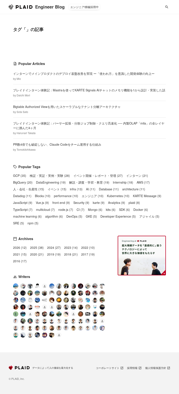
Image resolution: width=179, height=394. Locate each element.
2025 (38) (37, 247)
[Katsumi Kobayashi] (73, 300)
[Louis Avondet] (15, 293)
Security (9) (81, 202)
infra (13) (76, 189)
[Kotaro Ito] (37, 300)
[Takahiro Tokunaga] (102, 321)
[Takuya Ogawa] (30, 314)
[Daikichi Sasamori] (23, 335)
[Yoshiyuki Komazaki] (51, 314)
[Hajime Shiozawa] (95, 293)
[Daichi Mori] (23, 286)
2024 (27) (54, 247)
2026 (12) (20, 247)
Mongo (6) (95, 209)
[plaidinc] (59, 335)
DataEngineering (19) (51, 182)
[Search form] (166, 6)
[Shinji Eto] (59, 328)
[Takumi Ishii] (59, 300)
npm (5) (33, 223)
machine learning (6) (27, 216)
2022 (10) (88, 247)
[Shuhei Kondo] (30, 307)
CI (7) (80, 209)
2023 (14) (71, 247)
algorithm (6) (54, 216)
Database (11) (109, 189)
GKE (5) (91, 216)
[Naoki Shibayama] (37, 335)
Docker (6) (140, 209)
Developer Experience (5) (118, 216)
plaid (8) (134, 202)
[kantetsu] (23, 328)
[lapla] (23, 300)
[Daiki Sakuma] (73, 307)
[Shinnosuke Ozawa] (23, 321)
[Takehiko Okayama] (30, 300)
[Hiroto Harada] (37, 321)
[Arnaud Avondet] (80, 314)
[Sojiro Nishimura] (66, 300)
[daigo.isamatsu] (102, 314)
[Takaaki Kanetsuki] (102, 300)
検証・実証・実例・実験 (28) (50, 175)
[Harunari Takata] (30, 286)
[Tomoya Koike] (59, 307)
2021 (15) (20, 254)
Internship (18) (123, 182)
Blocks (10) (42, 196)
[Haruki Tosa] (66, 307)
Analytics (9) (116, 202)
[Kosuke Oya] (44, 314)
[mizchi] (59, 314)
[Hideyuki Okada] (73, 328)
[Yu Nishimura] (23, 314)
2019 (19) (54, 254)
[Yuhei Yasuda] (44, 300)
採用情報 (132, 368)
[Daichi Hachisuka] (102, 286)
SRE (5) (18, 223)
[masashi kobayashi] (15, 300)
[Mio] (15, 286)
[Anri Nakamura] (51, 286)
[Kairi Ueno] (51, 293)
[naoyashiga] (51, 300)
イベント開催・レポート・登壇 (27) (98, 175)
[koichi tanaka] (73, 314)
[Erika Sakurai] (87, 286)
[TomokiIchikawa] (73, 293)
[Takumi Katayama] (15, 314)
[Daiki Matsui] (44, 335)
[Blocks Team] (95, 307)
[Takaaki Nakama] (95, 321)
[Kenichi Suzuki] (87, 321)
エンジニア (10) (92, 196)
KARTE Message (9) (147, 196)
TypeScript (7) (23, 209)
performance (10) (66, 196)
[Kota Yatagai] (23, 307)
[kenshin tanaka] (37, 307)
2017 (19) (88, 254)
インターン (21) (137, 175)
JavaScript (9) (22, 202)
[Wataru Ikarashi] (80, 328)
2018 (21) (71, 254)
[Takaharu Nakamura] (95, 286)
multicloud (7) (45, 209)
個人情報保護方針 (155, 368)
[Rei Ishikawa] (30, 321)
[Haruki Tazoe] (87, 293)
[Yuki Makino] (95, 328)
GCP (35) (19, 175)
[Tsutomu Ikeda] (73, 286)
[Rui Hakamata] (37, 286)
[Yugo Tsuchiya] (66, 293)
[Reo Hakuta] (80, 286)
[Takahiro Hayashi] (44, 293)
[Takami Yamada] (87, 307)
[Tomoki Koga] (80, 321)
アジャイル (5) (149, 216)
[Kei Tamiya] (44, 321)
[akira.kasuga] (37, 314)
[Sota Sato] (23, 293)
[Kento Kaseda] (66, 286)
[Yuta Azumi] (37, 293)
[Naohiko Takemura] (15, 335)
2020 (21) (37, 254)
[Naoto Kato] (87, 328)
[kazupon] (95, 314)
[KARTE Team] (44, 307)
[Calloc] (87, 300)
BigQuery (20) (23, 182)
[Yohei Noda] (51, 335)
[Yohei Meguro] (66, 321)
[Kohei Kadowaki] (15, 328)
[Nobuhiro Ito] (51, 321)
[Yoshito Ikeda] (80, 293)
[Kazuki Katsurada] (102, 293)
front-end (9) (61, 202)
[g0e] (87, 314)
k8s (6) (110, 209)
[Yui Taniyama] (15, 307)
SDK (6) (124, 209)
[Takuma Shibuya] (80, 307)
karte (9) (99, 202)
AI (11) (90, 189)
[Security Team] (51, 307)
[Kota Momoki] (80, 300)
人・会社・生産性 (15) (28, 189)
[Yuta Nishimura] (66, 328)
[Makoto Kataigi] (30, 328)
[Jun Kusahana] (15, 321)
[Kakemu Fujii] (59, 286)
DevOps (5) (74, 216)
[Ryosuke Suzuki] (66, 314)
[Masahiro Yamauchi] (51, 328)
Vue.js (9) (42, 202)
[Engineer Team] (44, 286)
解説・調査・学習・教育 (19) (89, 182)
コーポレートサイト (107, 368)
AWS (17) (143, 182)
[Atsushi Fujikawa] (102, 328)
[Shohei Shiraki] (95, 300)
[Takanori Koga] (102, 307)
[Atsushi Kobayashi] (30, 335)
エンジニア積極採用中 (84, 7)
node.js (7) (65, 209)
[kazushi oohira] (59, 321)
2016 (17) (20, 261)
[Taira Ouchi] (30, 293)
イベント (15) (57, 189)
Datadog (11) (22, 196)
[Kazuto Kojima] (73, 321)
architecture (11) (133, 189)
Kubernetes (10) (118, 196)
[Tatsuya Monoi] (37, 328)
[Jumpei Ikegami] (44, 328)
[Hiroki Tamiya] (59, 293)
